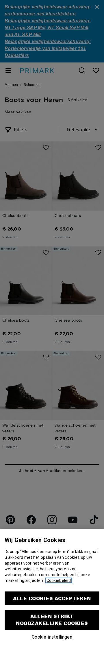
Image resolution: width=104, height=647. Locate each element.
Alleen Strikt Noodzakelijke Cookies (52, 619)
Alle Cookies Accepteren (52, 598)
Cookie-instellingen (52, 637)
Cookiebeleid (59, 580)
